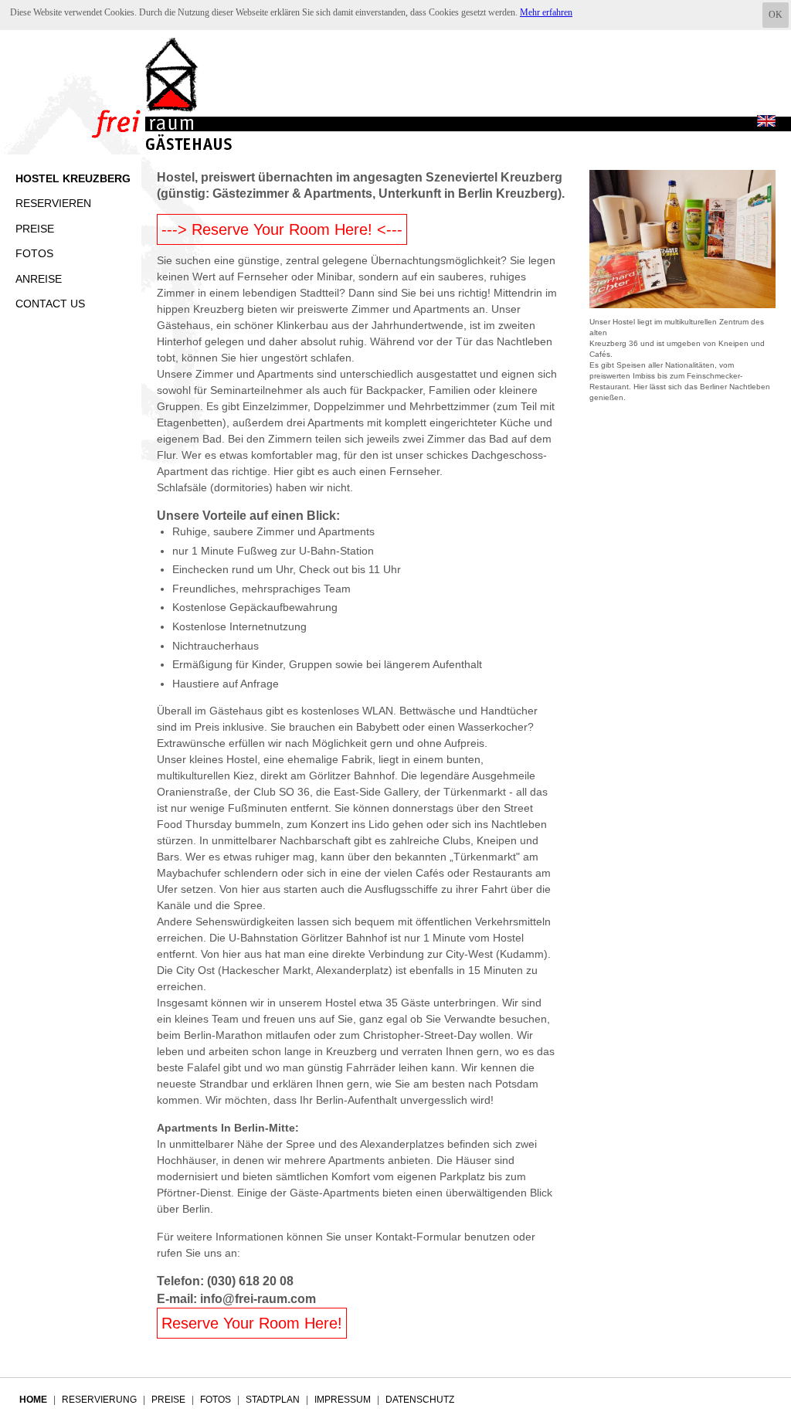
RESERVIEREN (53, 203)
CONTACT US (50, 303)
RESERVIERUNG (99, 1399)
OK (776, 14)
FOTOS (34, 253)
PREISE (34, 228)
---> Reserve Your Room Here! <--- (281, 229)
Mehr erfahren (546, 12)
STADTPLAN (273, 1399)
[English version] (766, 122)
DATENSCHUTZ (419, 1399)
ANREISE (38, 279)
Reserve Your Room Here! (251, 1323)
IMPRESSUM (342, 1399)
